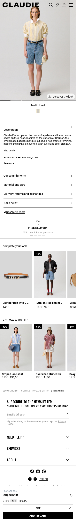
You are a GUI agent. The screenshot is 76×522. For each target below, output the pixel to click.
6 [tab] (56, 102)
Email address (15, 414)
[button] (57, 4)
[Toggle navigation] (71, 5)
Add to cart (38, 515)
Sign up (67, 414)
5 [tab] (45, 102)
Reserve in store (15, 212)
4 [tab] (34, 102)
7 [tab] (66, 102)
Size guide (9, 150)
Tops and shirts (40, 391)
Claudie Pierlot (11, 391)
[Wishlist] (71, 495)
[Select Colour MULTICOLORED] (38, 111)
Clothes (25, 391)
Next (68, 228)
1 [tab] (1, 102)
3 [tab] (23, 102)
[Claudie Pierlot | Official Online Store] (20, 4)
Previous (10, 228)
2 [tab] (12, 102)
